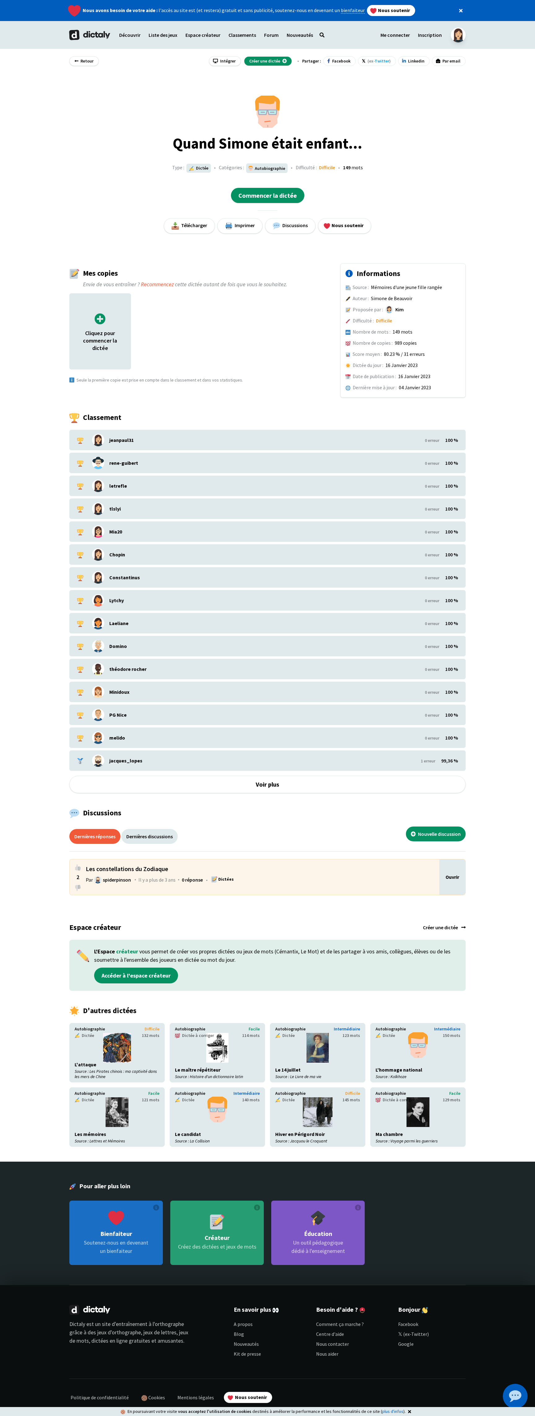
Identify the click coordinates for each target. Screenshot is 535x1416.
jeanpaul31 (121, 440)
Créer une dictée (441, 927)
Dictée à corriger (197, 1035)
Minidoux (119, 692)
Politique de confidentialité (100, 1397)
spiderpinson (117, 880)
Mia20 (115, 532)
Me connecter (395, 35)
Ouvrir (452, 877)
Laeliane (118, 623)
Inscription (430, 35)
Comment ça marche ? (340, 1324)
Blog (239, 1334)
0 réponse (192, 880)
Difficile (327, 167)
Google (406, 1344)
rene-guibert (123, 463)
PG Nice (118, 715)
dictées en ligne (109, 1340)
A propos (243, 1324)
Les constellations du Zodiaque (127, 869)
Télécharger (193, 225)
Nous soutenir (393, 10)
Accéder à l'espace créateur (136, 975)
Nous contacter (332, 1344)
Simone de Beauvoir (391, 298)
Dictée (201, 168)
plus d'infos (392, 1411)
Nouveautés (246, 1344)
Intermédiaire (347, 1029)
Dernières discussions (149, 836)
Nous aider (327, 1354)
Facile (254, 1029)
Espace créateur (202, 35)
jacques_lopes (125, 761)
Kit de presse (247, 1354)
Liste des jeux (163, 35)
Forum (271, 35)
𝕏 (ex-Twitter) (413, 1334)
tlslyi (115, 509)
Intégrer (227, 61)
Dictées (225, 879)
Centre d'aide (330, 1334)
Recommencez (157, 284)
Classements (242, 35)
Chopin (117, 554)
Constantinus (124, 577)
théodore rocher (127, 669)
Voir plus (267, 784)
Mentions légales (195, 1397)
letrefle (118, 486)
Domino (118, 646)
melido (117, 738)
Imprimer (244, 225)
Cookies (156, 1397)
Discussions (294, 225)
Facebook (408, 1324)
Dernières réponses (94, 836)
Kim (399, 309)
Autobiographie (90, 1029)
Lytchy (116, 600)
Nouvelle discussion (439, 834)
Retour (87, 61)
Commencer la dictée (267, 195)
